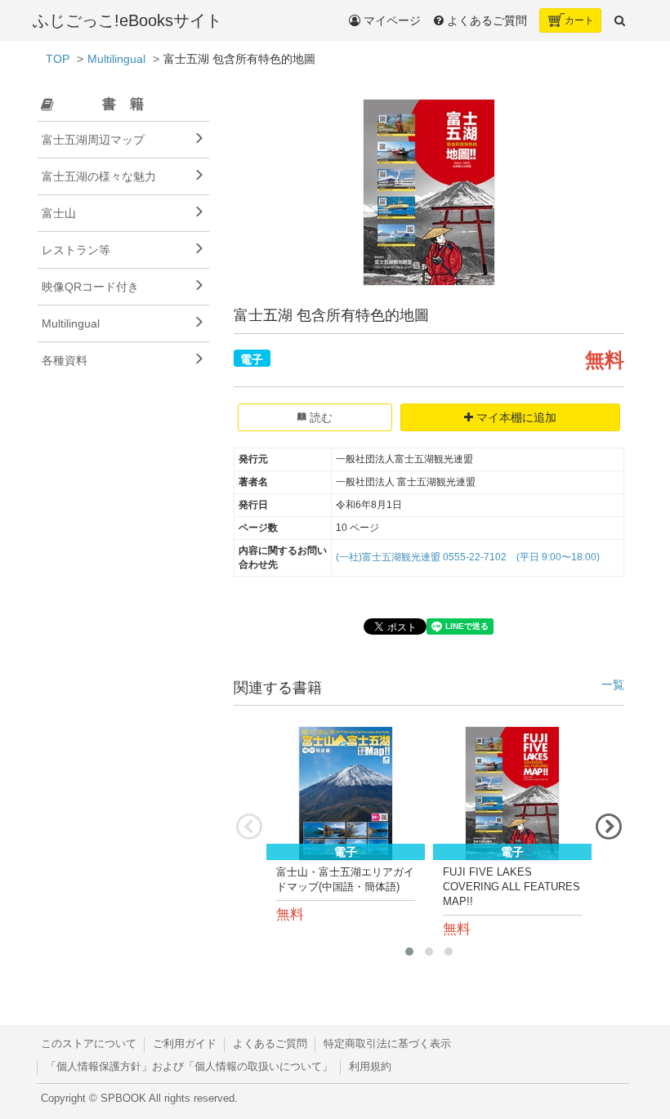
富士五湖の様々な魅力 (99, 176)
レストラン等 (76, 249)
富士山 (59, 213)
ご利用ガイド (185, 1044)
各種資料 (64, 360)
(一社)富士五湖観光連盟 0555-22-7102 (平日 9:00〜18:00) (468, 557)
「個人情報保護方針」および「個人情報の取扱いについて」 (189, 1066)
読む (319, 417)
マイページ (390, 20)
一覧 (612, 685)
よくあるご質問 (270, 1044)
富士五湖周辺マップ (93, 139)
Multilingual (116, 58)
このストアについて (88, 1044)
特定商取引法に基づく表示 (387, 1044)
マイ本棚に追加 (514, 417)
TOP (57, 58)
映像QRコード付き (90, 286)
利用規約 (370, 1066)
